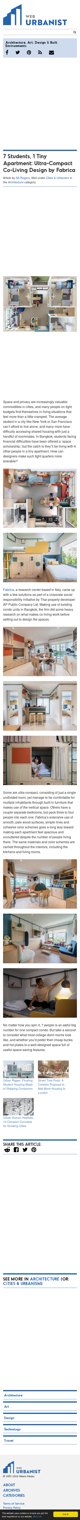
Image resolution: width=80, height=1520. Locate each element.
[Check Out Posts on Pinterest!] (29, 52)
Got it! (66, 1514)
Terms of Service (13, 1503)
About (9, 1485)
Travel (9, 1440)
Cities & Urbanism (57, 178)
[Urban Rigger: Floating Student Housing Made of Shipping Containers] (18, 1069)
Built (53, 42)
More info (37, 1516)
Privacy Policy (12, 1507)
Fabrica (8, 589)
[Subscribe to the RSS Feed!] (40, 52)
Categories (14, 1495)
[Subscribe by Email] (51, 52)
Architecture (15, 42)
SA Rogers (23, 178)
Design (40, 42)
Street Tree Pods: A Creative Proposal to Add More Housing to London (51, 1086)
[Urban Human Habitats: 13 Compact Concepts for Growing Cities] (18, 1107)
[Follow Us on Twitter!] (17, 52)
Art (30, 42)
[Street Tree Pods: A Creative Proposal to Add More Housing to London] (53, 1069)
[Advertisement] (40, 103)
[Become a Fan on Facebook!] (6, 52)
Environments (16, 46)
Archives (11, 1490)
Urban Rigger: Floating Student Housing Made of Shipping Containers (18, 1084)
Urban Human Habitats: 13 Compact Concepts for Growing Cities (18, 1121)
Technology (12, 1429)
